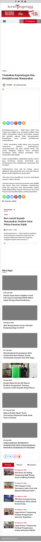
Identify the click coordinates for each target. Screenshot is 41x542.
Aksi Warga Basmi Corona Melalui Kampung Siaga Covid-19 (18, 326)
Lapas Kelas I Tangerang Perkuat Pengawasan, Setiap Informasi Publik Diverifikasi (25, 528)
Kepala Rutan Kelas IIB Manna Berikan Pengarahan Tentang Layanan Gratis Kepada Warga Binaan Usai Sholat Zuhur (19, 385)
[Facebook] (8, 123)
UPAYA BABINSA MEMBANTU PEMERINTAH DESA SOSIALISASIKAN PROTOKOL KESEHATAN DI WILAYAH (19, 445)
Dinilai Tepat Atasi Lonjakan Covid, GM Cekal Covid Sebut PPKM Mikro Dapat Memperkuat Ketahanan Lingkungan (18, 297)
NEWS (4, 71)
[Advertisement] (20, 44)
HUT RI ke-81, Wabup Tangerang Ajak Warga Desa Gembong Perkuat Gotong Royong (25, 475)
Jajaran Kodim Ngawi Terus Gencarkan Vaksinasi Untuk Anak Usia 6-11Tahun (17, 415)
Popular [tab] (8, 465)
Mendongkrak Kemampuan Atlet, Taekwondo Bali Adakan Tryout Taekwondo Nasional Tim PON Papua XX (19, 355)
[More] (23, 123)
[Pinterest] (16, 123)
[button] (21, 21)
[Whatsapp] (4, 123)
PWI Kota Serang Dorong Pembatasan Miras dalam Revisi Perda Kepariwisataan (25, 501)
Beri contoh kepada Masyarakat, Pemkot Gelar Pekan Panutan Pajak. (18, 221)
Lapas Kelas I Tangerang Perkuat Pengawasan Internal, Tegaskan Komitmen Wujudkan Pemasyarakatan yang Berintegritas (25, 514)
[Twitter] (12, 123)
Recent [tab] (20, 465)
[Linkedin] (19, 123)
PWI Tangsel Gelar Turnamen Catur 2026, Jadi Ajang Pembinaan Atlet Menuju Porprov (26, 488)
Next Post (8, 210)
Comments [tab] (32, 465)
